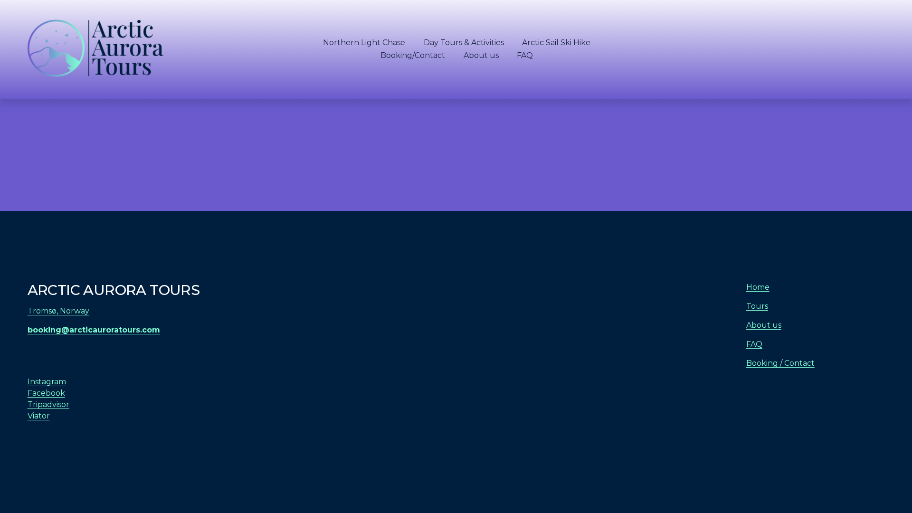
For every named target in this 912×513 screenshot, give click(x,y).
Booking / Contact (780, 363)
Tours (757, 306)
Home (758, 287)
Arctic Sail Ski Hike (556, 42)
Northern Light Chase (364, 42)
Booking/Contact (412, 55)
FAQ (525, 55)
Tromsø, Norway (58, 310)
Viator (39, 415)
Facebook (46, 393)
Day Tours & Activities (464, 42)
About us (481, 55)
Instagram (47, 381)
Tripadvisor (48, 404)
